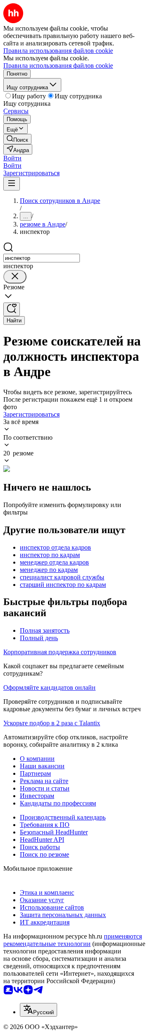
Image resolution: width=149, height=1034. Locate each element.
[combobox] (41, 258)
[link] (17, 139)
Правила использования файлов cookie (58, 65)
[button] (12, 158)
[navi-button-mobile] (11, 184)
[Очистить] (14, 277)
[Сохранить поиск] (11, 309)
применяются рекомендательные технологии (72, 940)
